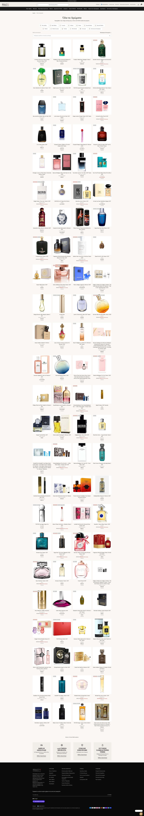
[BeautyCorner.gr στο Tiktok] (82, 422)
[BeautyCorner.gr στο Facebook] (78, 422)
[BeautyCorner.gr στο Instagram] (80, 422)
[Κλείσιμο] (94, 393)
